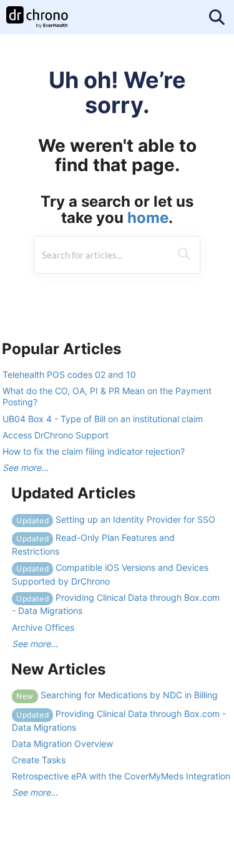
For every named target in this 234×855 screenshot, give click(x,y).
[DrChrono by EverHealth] (37, 11)
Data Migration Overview (62, 743)
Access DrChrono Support (55, 435)
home (147, 218)
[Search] (184, 255)
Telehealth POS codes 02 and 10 (69, 374)
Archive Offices (43, 627)
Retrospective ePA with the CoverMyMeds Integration (121, 776)
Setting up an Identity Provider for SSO (115, 519)
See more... (25, 467)
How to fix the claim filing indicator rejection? (93, 451)
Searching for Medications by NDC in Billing (117, 694)
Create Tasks (39, 759)
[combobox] (102, 255)
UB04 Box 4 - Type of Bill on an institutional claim (102, 418)
